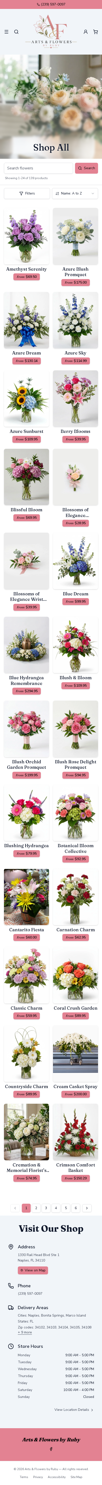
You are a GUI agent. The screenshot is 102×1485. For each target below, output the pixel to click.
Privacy (38, 1477)
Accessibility (57, 1477)
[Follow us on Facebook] (51, 1449)
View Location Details (71, 1409)
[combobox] (75, 193)
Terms (24, 1477)
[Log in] (85, 31)
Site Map (76, 1477)
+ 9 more (25, 1332)
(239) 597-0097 (53, 4)
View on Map (35, 1270)
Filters (30, 193)
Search (89, 168)
